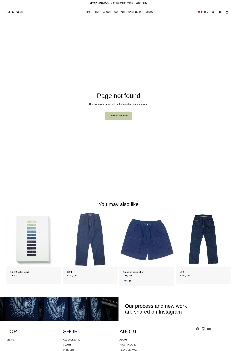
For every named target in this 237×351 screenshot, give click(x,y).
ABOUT (123, 339)
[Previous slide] (11, 239)
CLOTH (67, 344)
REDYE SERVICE (128, 349)
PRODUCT (68, 349)
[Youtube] (209, 329)
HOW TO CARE (127, 344)
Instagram (170, 312)
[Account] (219, 12)
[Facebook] (198, 329)
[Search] (213, 12)
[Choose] (56, 261)
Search (10, 339)
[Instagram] (203, 329)
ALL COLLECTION (72, 339)
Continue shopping (118, 115)
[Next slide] (56, 239)
